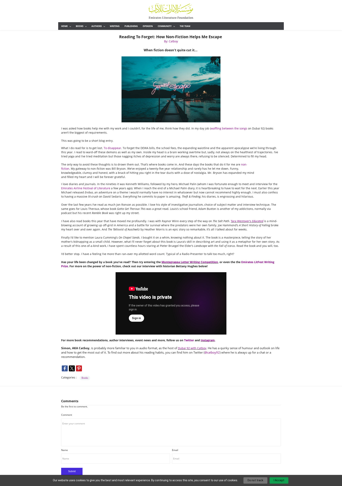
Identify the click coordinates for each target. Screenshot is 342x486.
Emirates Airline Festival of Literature (85, 188)
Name (64, 450)
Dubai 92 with (187, 348)
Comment (66, 415)
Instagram (208, 340)
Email (175, 450)
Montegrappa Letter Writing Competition (190, 262)
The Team (185, 26)
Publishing (131, 26)
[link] (171, 57)
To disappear (112, 148)
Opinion (148, 26)
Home (64, 26)
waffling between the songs (229, 128)
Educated (257, 221)
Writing (115, 26)
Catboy (201, 348)
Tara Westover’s (241, 221)
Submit (72, 471)
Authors (96, 26)
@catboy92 (212, 352)
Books (79, 26)
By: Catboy (171, 41)
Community (165, 26)
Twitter (189, 340)
